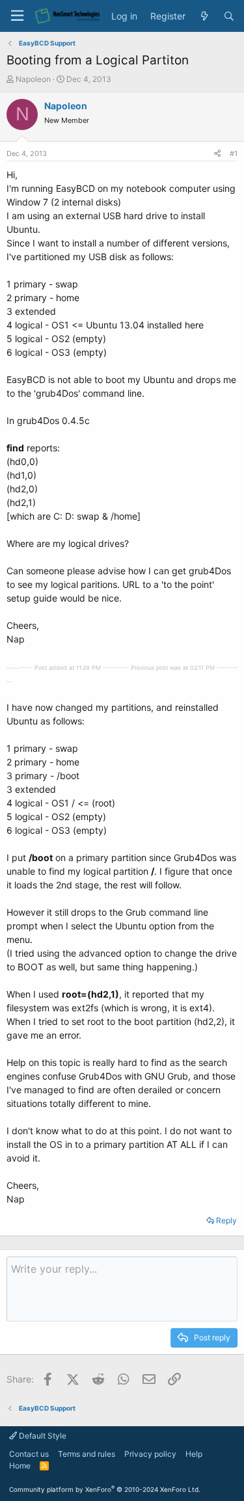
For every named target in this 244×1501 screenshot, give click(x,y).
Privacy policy (150, 1454)
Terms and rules (86, 1454)
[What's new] (204, 16)
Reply (226, 1220)
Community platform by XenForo (104, 1489)
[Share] (217, 153)
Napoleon (33, 79)
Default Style (41, 1436)
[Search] (229, 16)
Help (193, 1454)
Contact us (29, 1454)
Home (20, 1465)
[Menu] (17, 16)
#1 (233, 153)
